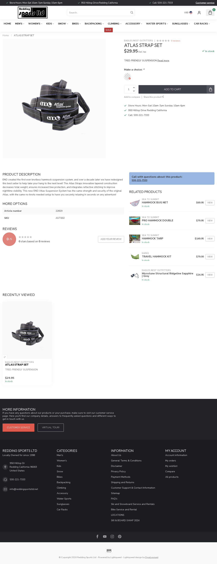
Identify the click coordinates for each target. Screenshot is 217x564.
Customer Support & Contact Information (133, 487)
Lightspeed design (132, 557)
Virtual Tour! (50, 427)
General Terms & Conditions (126, 460)
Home (7, 23)
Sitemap (115, 493)
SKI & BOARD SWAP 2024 (125, 520)
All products (172, 477)
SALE (108, 30)
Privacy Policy (118, 471)
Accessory (132, 23)
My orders (170, 460)
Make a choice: (134, 69)
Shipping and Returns (122, 482)
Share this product (153, 96)
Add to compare (132, 96)
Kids (49, 23)
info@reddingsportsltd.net (24, 489)
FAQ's (114, 498)
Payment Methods (120, 477)
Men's (18, 23)
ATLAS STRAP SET (24, 35)
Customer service (205, 2)
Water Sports (156, 23)
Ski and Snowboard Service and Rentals (133, 504)
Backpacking (93, 23)
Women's (34, 23)
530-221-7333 (165, 2)
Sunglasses (180, 23)
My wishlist (171, 466)
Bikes (75, 23)
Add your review (111, 239)
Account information (176, 455)
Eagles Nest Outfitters (138, 41)
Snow (62, 23)
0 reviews (175, 40)
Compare (170, 471)
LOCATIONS (117, 515)
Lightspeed (116, 557)
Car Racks (201, 23)
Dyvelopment (151, 557)
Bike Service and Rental (124, 509)
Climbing (113, 23)
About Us (116, 455)
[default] (5, 357)
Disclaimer (116, 466)
